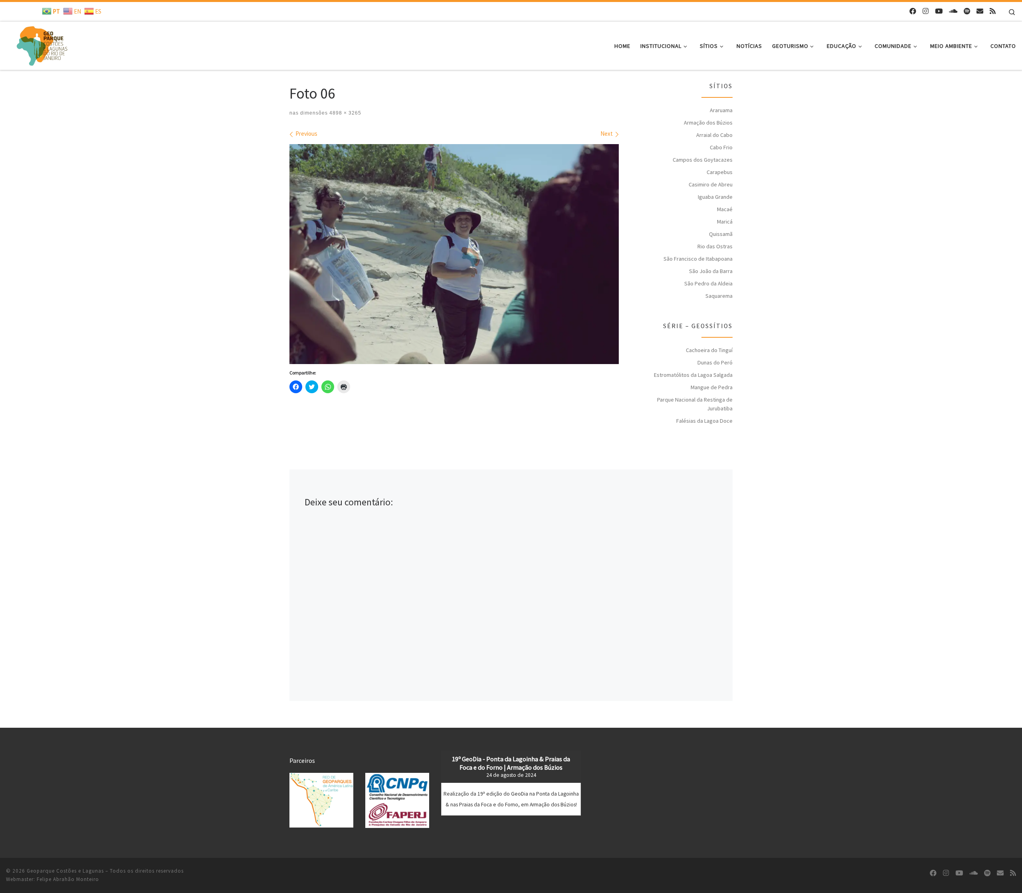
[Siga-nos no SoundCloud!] (953, 11)
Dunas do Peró (715, 362)
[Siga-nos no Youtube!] (939, 11)
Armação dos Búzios (708, 122)
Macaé (725, 209)
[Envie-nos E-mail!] (979, 11)
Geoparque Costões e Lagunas (65, 870)
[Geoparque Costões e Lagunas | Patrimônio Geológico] (41, 44)
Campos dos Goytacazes (703, 159)
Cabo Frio (721, 147)
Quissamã (721, 234)
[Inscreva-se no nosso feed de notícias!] (993, 11)
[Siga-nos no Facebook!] (912, 11)
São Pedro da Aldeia (708, 283)
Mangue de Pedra (712, 387)
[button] (321, 800)
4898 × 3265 (344, 113)
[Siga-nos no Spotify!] (967, 11)
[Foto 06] (454, 254)
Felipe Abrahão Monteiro (68, 879)
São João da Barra (711, 271)
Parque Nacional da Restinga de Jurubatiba (695, 404)
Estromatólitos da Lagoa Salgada (693, 374)
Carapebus (720, 172)
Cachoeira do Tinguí (709, 350)
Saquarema (719, 295)
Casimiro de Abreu (711, 184)
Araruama (721, 110)
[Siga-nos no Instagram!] (926, 11)
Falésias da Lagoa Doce (704, 420)
